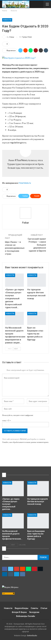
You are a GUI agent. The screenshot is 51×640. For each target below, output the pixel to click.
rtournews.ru (25, 183)
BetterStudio (32, 636)
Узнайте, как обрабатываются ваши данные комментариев (25, 442)
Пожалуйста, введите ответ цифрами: (17, 415)
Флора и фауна (19, 612)
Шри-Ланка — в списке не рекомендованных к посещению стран (15, 248)
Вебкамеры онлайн (25, 616)
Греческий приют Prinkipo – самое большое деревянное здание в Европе (37, 245)
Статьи (44, 608)
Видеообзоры (21, 608)
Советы (34, 608)
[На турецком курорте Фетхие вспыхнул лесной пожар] (36, 280)
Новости (7, 20)
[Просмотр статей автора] (25, 213)
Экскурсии (34, 612)
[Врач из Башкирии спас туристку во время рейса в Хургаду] (36, 318)
